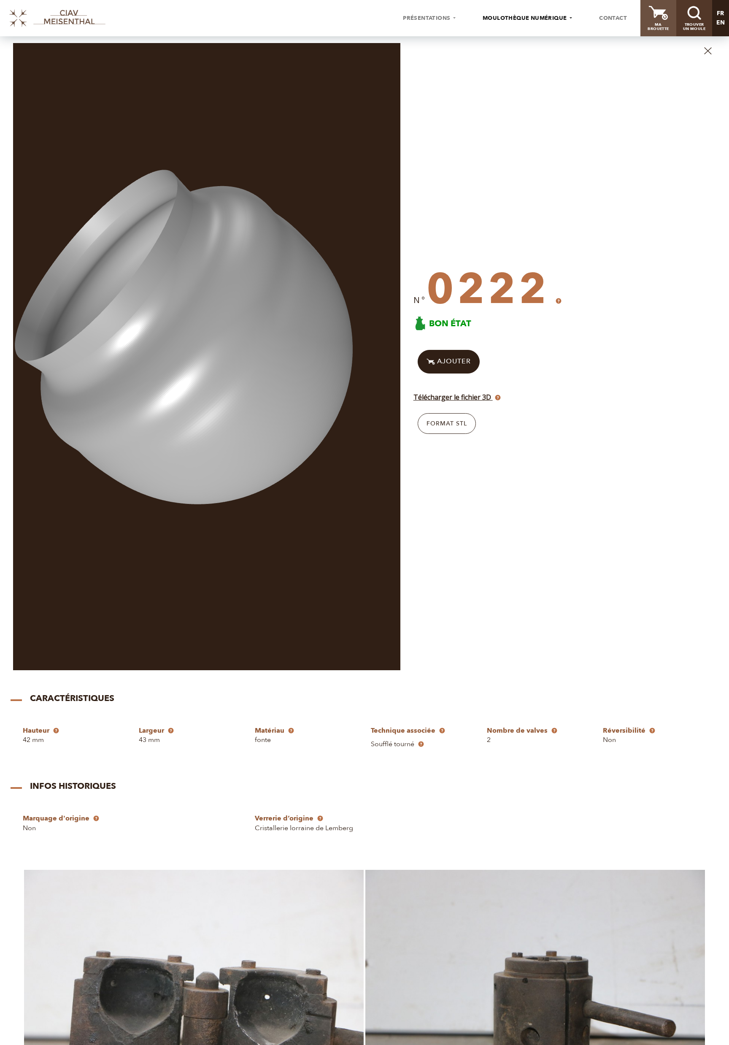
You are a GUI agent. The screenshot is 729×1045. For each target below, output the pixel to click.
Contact (613, 18)
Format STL (447, 424)
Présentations (427, 18)
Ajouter (453, 361)
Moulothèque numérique (525, 18)
